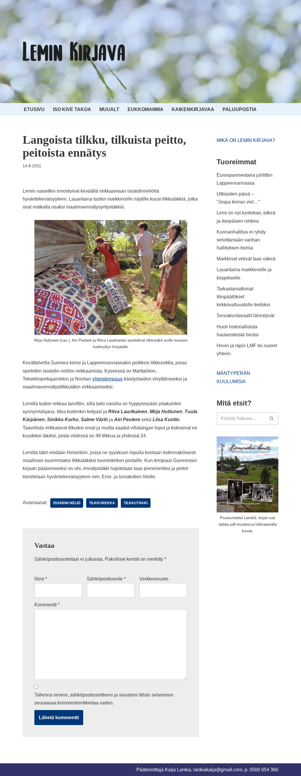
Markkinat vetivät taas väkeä (246, 258)
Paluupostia (240, 109)
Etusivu (34, 109)
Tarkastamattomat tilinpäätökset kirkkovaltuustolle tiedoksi (243, 296)
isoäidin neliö (66, 503)
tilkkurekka (102, 503)
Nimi (40, 578)
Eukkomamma (145, 109)
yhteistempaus (107, 378)
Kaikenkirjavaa (193, 109)
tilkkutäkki (136, 503)
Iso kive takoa (72, 109)
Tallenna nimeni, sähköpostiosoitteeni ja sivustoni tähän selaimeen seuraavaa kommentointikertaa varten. (103, 698)
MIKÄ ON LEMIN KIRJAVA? (246, 140)
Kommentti (47, 604)
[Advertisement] (259, 582)
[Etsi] (271, 418)
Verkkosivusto (153, 578)
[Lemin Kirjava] (74, 51)
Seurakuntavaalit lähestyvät (245, 315)
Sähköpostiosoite (106, 578)
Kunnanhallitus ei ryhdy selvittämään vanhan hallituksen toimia (241, 239)
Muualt (109, 109)
